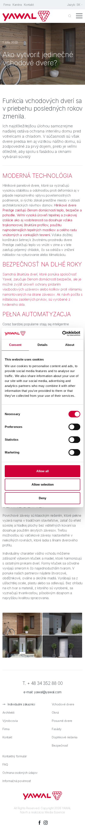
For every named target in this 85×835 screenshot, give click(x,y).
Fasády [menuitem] (56, 729)
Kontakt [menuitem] (29, 4)
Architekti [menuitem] (8, 712)
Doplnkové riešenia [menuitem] (64, 737)
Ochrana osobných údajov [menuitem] (19, 772)
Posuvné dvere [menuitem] (62, 721)
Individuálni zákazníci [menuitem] (21, 704)
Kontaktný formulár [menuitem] (14, 756)
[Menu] (79, 16)
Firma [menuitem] (7, 4)
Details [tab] (43, 345)
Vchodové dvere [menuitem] (63, 704)
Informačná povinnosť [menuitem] (16, 781)
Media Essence (55, 812)
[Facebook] (39, 823)
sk (78, 4)
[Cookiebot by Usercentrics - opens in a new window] (62, 333)
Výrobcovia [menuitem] (10, 721)
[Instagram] (46, 823)
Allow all (42, 471)
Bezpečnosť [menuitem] (60, 745)
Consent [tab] (15, 345)
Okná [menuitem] (55, 712)
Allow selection (43, 484)
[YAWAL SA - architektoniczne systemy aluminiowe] (26, 16)
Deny (42, 498)
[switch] (74, 427)
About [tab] (69, 345)
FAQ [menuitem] (5, 764)
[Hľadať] (70, 16)
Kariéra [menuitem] (17, 4)
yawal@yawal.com (47, 692)
